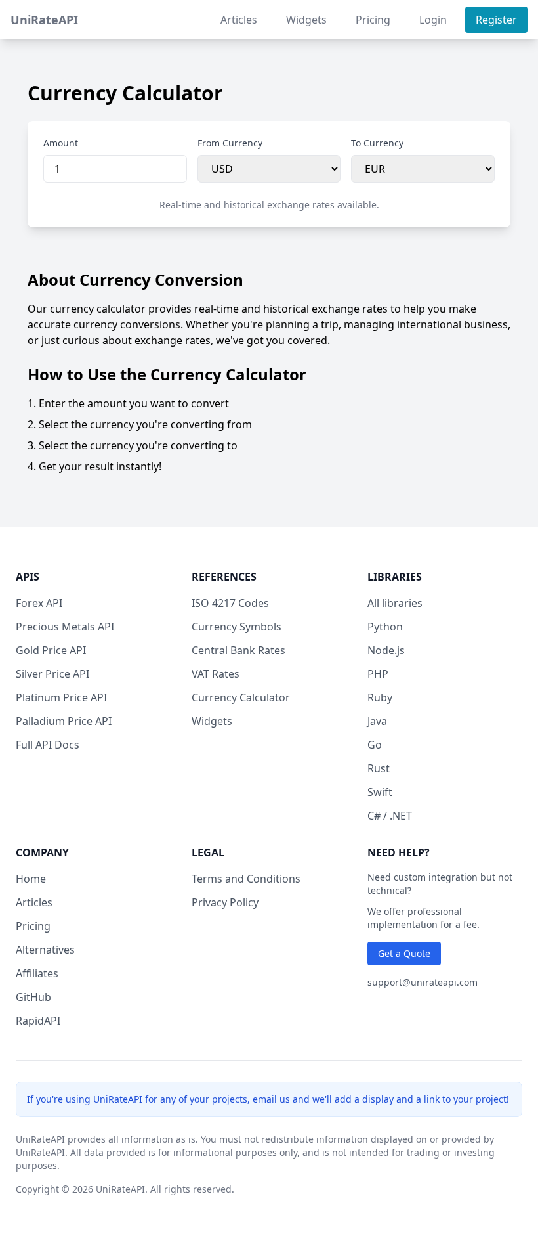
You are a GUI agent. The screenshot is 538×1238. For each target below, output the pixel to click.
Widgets (306, 19)
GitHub (33, 997)
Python (385, 626)
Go (374, 745)
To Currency (377, 143)
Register (496, 19)
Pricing (373, 19)
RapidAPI (38, 1020)
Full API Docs (47, 745)
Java (377, 721)
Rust (378, 768)
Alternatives (45, 949)
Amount (60, 143)
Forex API (39, 603)
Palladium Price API (64, 721)
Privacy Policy (225, 902)
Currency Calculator (241, 697)
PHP (377, 674)
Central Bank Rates (238, 650)
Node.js (386, 650)
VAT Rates (215, 674)
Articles (238, 19)
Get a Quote (404, 953)
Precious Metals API (65, 626)
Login (433, 19)
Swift (379, 792)
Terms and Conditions (246, 879)
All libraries (395, 603)
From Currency (229, 143)
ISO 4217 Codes (230, 603)
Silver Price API (52, 674)
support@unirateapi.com (422, 982)
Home (31, 879)
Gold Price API (51, 650)
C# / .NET (389, 815)
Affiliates (37, 973)
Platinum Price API (61, 697)
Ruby (379, 697)
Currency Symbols (236, 626)
